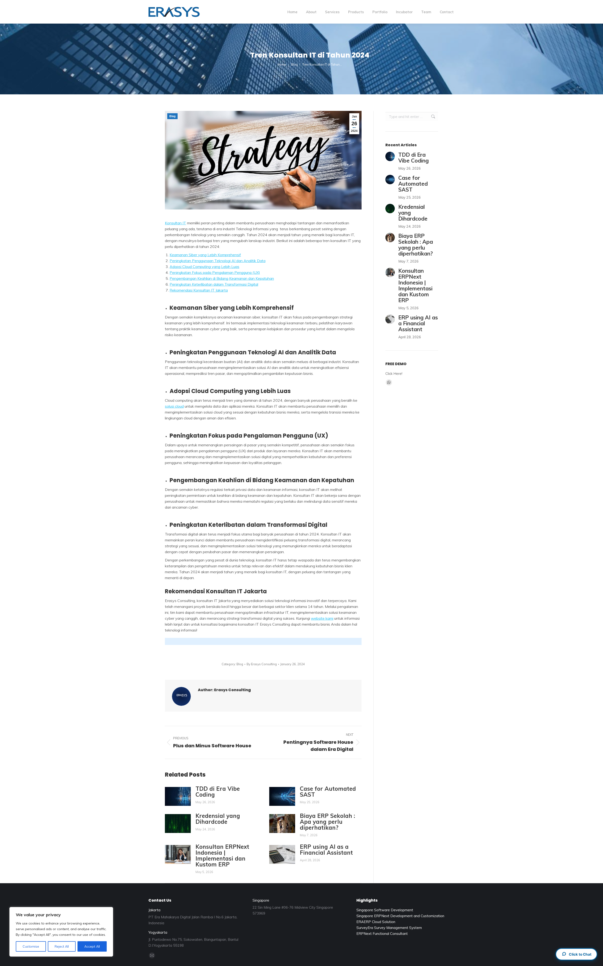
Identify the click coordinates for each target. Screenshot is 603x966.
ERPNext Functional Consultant (382, 933)
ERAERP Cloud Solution (375, 922)
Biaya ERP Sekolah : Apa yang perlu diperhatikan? (327, 822)
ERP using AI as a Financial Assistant (326, 850)
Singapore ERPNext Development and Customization (400, 916)
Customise (31, 946)
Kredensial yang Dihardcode (218, 819)
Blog (172, 116)
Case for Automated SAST (328, 792)
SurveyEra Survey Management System (389, 927)
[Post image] (178, 796)
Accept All (92, 946)
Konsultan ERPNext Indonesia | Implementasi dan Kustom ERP (222, 855)
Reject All (62, 946)
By (262, 664)
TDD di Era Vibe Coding (218, 792)
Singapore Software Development (384, 910)
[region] (61, 932)
